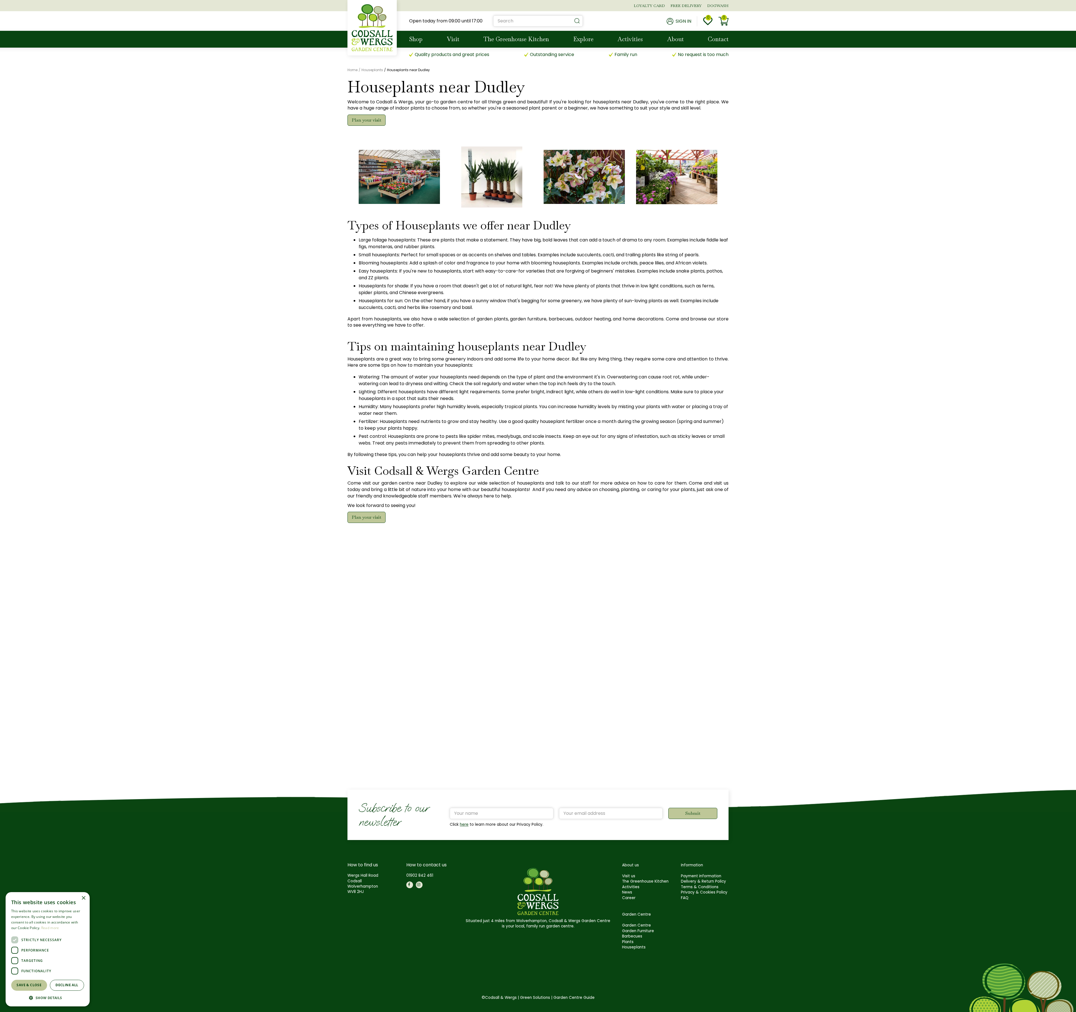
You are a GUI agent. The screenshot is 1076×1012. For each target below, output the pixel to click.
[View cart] (723, 21)
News (627, 892)
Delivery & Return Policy (703, 881)
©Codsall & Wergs (499, 997)
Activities (630, 887)
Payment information (701, 876)
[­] (409, 884)
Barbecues (632, 936)
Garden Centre (636, 925)
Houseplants (634, 947)
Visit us (628, 876)
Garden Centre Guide (574, 997)
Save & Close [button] (29, 985)
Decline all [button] (66, 985)
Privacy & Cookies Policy (704, 892)
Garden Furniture (638, 931)
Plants (628, 941)
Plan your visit (366, 120)
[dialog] (48, 949)
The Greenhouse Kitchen (645, 881)
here (464, 824)
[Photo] (399, 177)
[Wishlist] (708, 21)
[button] (47, 997)
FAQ (684, 898)
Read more (50, 927)
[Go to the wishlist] (708, 21)
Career (629, 898)
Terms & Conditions (699, 887)
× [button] (83, 898)
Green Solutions (535, 997)
